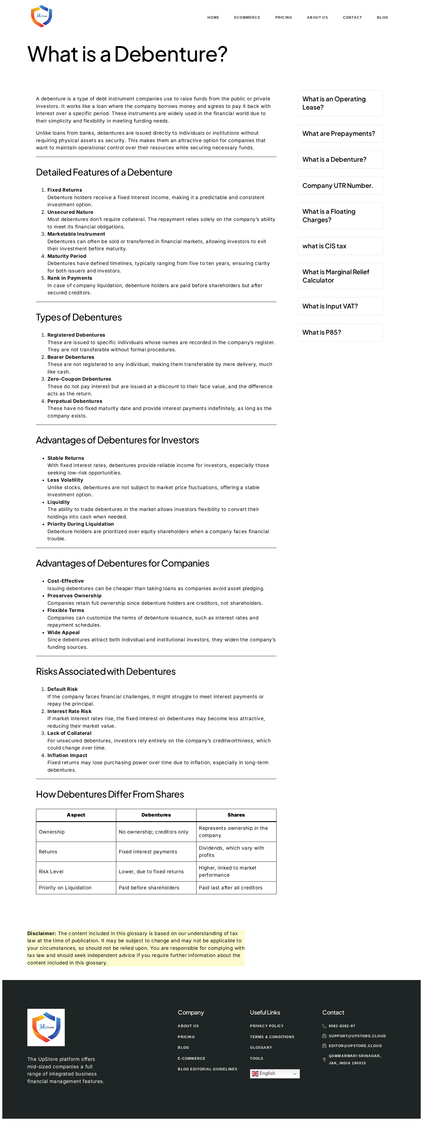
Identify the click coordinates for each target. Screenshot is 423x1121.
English (267, 1073)
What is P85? (321, 332)
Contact (352, 18)
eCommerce (247, 18)
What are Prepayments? (338, 133)
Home (213, 18)
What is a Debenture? (334, 159)
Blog (382, 18)
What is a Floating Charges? (328, 215)
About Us (317, 18)
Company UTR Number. (338, 185)
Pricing (283, 18)
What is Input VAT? (330, 306)
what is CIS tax (324, 246)
